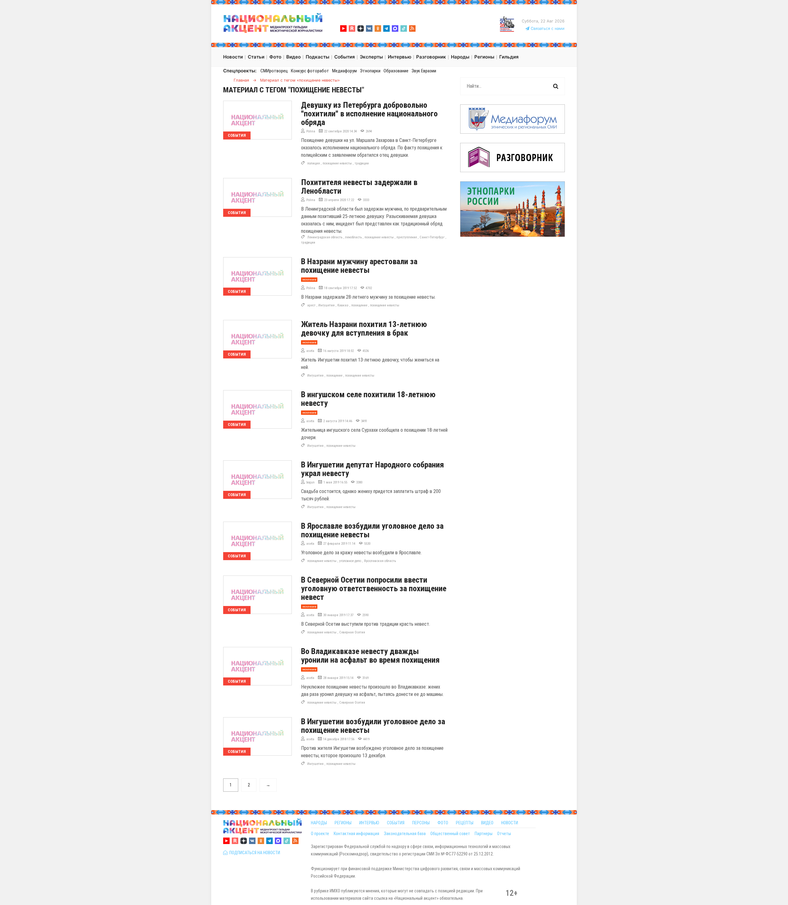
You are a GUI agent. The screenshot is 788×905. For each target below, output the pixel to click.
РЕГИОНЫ (343, 822)
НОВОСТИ (509, 822)
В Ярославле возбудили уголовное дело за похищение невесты (372, 530)
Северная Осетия (352, 632)
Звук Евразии (424, 71)
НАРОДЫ (319, 822)
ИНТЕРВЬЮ (369, 822)
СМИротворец (274, 71)
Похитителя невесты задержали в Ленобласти (359, 186)
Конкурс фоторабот (310, 71)
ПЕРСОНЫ (421, 822)
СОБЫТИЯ (395, 822)
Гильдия (509, 57)
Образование (396, 71)
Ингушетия (326, 305)
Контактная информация (356, 833)
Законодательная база (405, 833)
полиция (313, 163)
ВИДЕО (487, 822)
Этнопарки (370, 71)
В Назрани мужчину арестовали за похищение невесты (359, 265)
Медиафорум (344, 71)
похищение (359, 305)
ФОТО (442, 822)
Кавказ (342, 305)
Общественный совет (450, 833)
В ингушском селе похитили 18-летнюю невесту (368, 398)
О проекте (320, 833)
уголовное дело (350, 561)
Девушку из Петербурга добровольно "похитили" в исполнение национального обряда (369, 114)
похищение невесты (337, 163)
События (237, 135)
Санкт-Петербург (432, 237)
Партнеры (483, 833)
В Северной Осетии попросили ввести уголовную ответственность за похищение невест (373, 588)
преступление (406, 237)
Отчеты (504, 833)
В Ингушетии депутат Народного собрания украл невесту (372, 469)
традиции (362, 163)
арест (311, 305)
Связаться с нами (547, 28)
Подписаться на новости (253, 852)
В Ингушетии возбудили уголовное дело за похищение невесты (373, 725)
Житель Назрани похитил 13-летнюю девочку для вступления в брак (364, 328)
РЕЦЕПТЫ (464, 822)
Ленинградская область (324, 237)
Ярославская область (380, 561)
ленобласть (353, 237)
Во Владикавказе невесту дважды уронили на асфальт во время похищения (370, 655)
